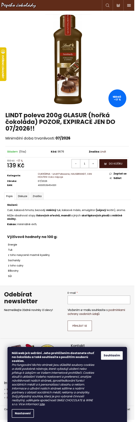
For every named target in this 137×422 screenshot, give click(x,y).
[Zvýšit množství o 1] (93, 163)
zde (42, 404)
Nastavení (23, 413)
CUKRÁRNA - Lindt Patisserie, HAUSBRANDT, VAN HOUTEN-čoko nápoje (65, 175)
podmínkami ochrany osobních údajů (96, 312)
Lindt (103, 151)
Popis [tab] (9, 196)
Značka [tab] (37, 196)
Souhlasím (112, 355)
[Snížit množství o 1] (76, 163)
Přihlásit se (79, 326)
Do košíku (115, 163)
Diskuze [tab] (22, 196)
